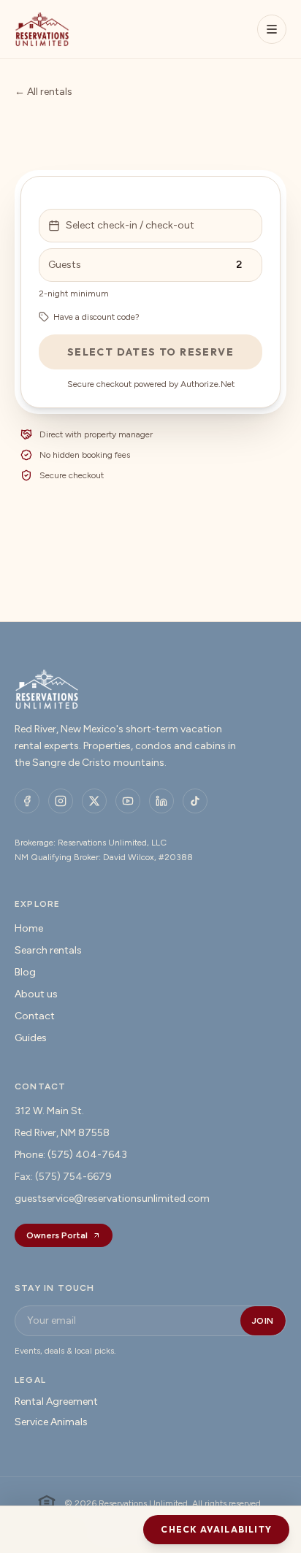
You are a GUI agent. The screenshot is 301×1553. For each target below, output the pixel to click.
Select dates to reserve (150, 351)
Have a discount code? (96, 317)
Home (29, 928)
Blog (25, 972)
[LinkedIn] (161, 801)
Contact (35, 1016)
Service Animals (51, 1422)
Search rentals (48, 950)
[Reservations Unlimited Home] (42, 29)
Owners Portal (57, 1235)
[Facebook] (27, 801)
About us (36, 994)
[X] (94, 801)
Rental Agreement (56, 1401)
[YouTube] (127, 801)
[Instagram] (60, 801)
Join (263, 1321)
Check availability (216, 1529)
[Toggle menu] (271, 29)
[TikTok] (195, 801)
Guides (31, 1038)
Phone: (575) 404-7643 (71, 1155)
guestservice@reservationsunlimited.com (112, 1198)
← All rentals (43, 91)
